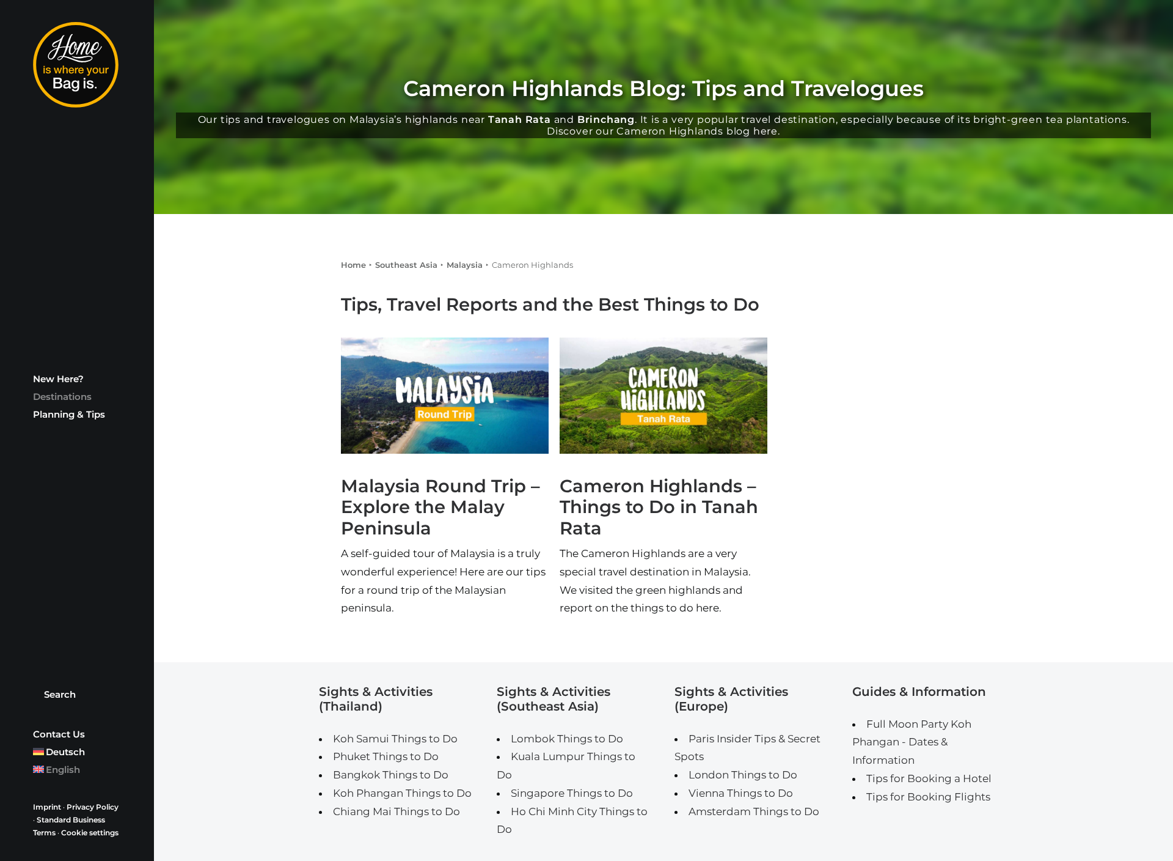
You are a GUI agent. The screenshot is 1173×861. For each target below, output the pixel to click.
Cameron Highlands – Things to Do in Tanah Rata (659, 507)
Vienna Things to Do (741, 793)
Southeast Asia (406, 265)
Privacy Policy (93, 806)
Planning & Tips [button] (69, 414)
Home (353, 265)
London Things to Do (743, 775)
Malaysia (465, 265)
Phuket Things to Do (386, 756)
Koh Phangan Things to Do (402, 793)
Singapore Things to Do (572, 793)
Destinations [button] (62, 396)
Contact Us (59, 734)
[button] (445, 396)
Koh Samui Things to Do (395, 739)
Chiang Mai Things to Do (396, 811)
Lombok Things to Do (567, 739)
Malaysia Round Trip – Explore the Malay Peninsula (440, 507)
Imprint (47, 806)
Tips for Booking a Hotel (929, 778)
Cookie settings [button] (90, 832)
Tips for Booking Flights (928, 797)
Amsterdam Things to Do (754, 811)
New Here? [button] (58, 379)
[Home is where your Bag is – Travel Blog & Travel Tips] (77, 65)
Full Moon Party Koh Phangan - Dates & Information (911, 742)
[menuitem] (77, 379)
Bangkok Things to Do (390, 775)
